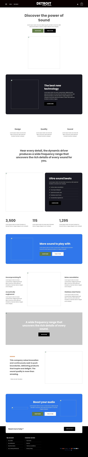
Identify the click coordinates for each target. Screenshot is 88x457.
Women (16, 4)
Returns (28, 443)
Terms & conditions (31, 446)
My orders (10, 440)
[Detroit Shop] (44, 3)
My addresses (11, 443)
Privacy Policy (29, 448)
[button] (6, 4)
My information (11, 446)
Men (10, 4)
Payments (28, 440)
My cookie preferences (13, 448)
